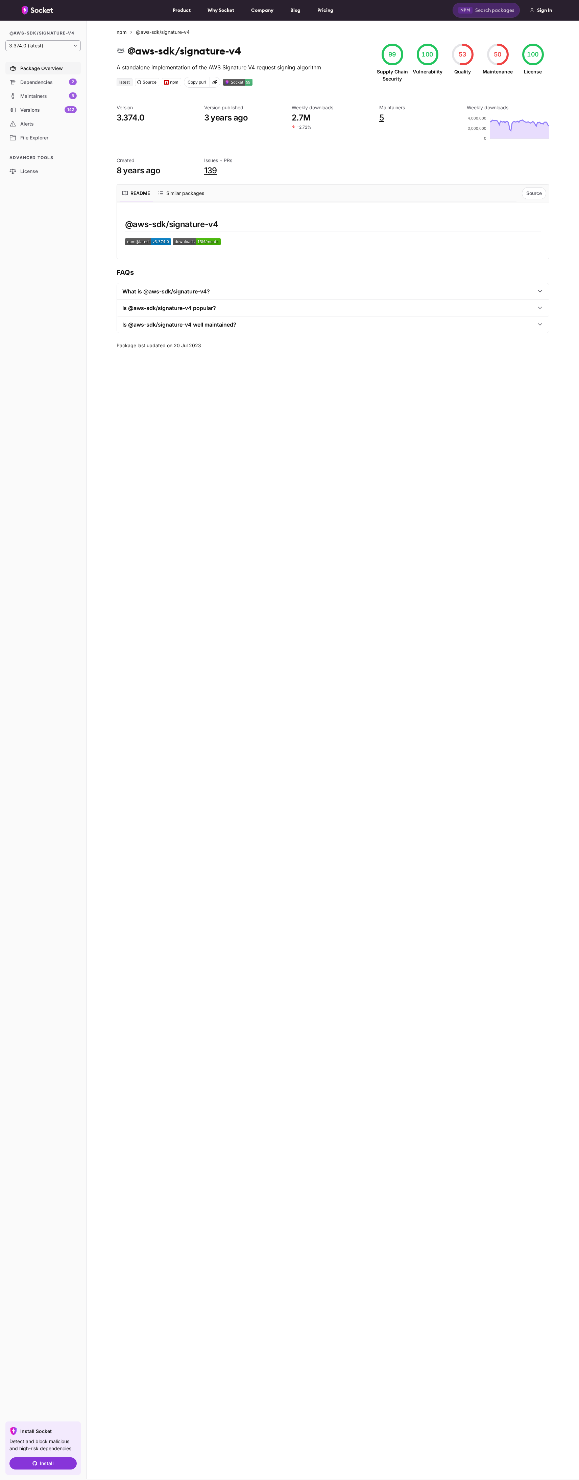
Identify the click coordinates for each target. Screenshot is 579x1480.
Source (534, 193)
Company (262, 10)
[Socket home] (37, 10)
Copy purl (197, 82)
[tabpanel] (333, 232)
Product (182, 10)
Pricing (325, 10)
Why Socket (221, 10)
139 (210, 170)
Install (47, 1463)
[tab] (136, 193)
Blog (295, 10)
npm (121, 32)
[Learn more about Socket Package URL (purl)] (215, 82)
